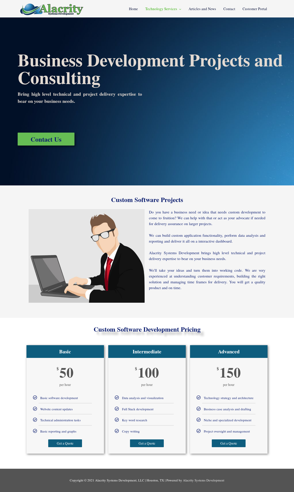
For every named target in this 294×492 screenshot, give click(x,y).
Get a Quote (65, 443)
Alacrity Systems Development (203, 480)
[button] (46, 139)
